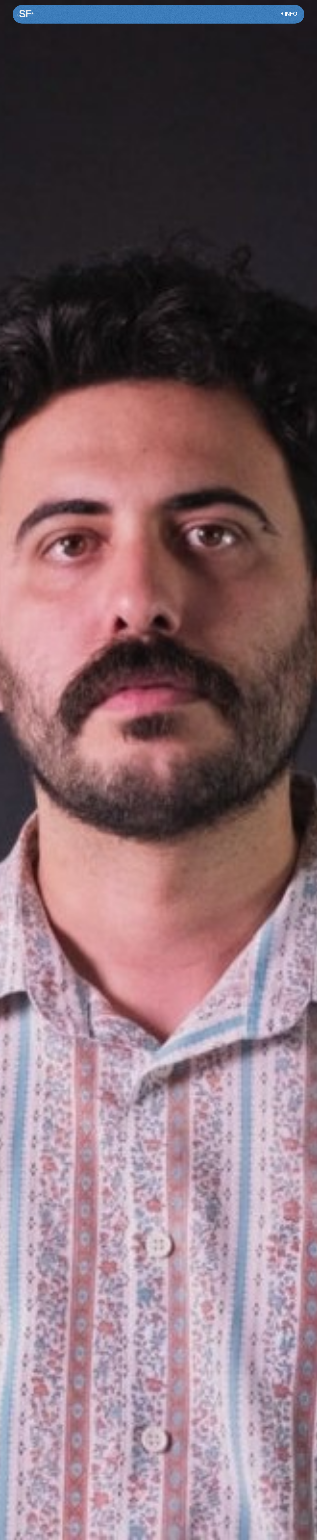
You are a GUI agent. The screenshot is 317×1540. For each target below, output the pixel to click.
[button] (288, 14)
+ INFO (289, 13)
